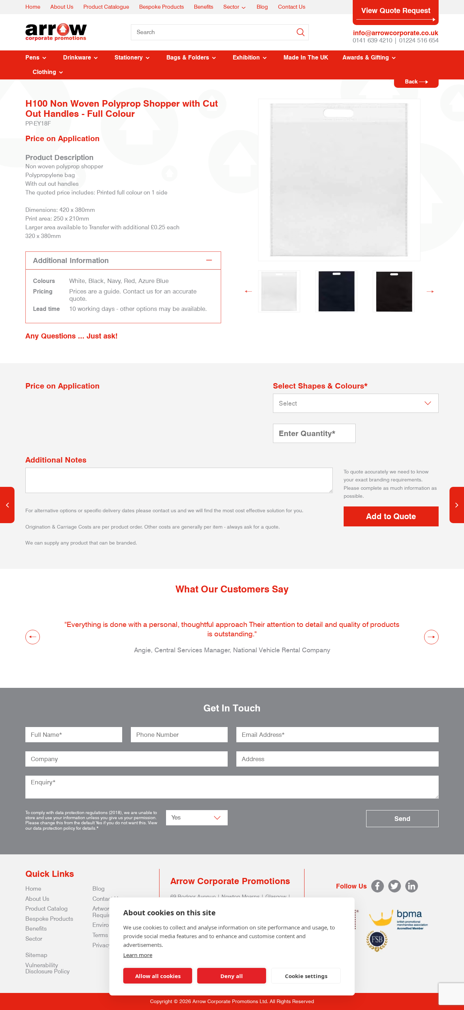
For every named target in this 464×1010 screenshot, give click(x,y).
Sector (231, 7)
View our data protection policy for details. (91, 825)
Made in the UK (305, 57)
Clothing (44, 72)
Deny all (231, 976)
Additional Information (71, 260)
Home (32, 7)
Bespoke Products (161, 7)
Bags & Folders (187, 57)
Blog (262, 7)
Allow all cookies (158, 976)
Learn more (137, 954)
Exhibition (246, 57)
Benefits (203, 7)
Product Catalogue (106, 7)
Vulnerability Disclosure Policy (47, 968)
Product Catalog (46, 908)
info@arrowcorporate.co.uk (395, 33)
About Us (61, 7)
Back (412, 81)
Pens (32, 57)
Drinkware (77, 57)
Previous (248, 291)
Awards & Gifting (366, 57)
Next (430, 291)
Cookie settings (306, 976)
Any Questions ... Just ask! (71, 336)
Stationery (129, 57)
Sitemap (36, 955)
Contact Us (291, 7)
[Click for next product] (457, 505)
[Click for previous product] (7, 505)
